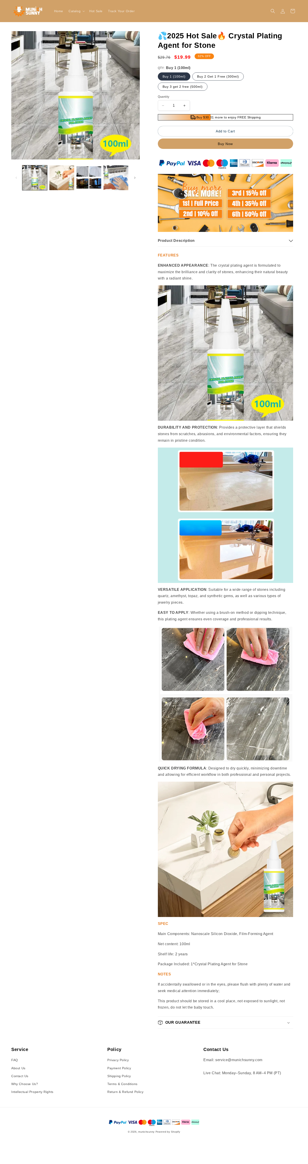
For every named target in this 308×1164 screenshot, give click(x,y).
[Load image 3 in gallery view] (88, 177)
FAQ (14, 1060)
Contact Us (19, 1076)
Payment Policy (119, 1068)
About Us (18, 1068)
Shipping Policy (119, 1076)
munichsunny (146, 1131)
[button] (76, 11)
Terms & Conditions (122, 1084)
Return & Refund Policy (125, 1092)
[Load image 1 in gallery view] (34, 177)
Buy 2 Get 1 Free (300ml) (218, 76)
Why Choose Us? (24, 1084)
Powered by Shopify (168, 1131)
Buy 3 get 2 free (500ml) (183, 86)
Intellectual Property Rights (32, 1092)
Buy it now (225, 144)
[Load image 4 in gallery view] (115, 177)
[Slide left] (16, 178)
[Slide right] (135, 178)
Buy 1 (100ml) (174, 76)
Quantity (164, 96)
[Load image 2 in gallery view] (61, 177)
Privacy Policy (118, 1060)
